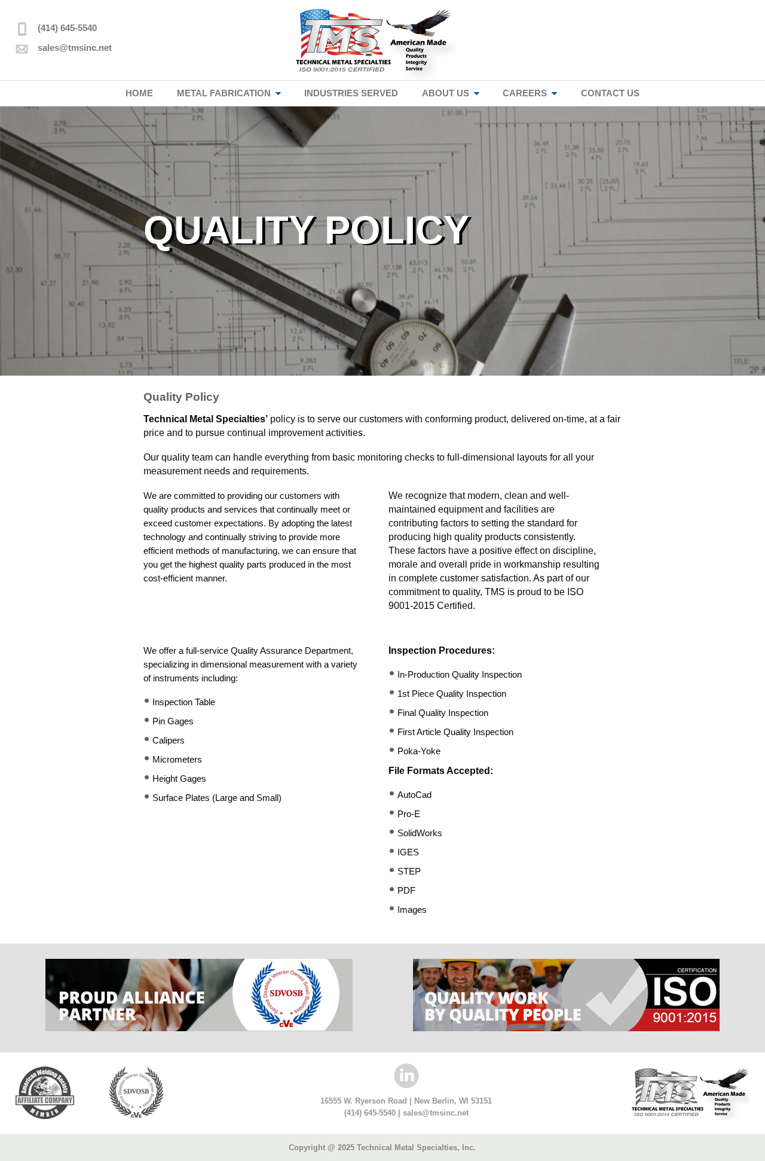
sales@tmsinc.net (75, 47)
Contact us (610, 93)
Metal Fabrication (224, 93)
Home (139, 93)
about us (445, 93)
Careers (525, 93)
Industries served (351, 93)
